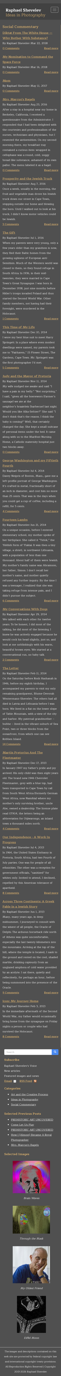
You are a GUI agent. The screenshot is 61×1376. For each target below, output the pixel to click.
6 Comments (11, 601)
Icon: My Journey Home (20, 1001)
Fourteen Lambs (15, 519)
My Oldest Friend (31, 1288)
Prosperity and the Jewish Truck (27, 178)
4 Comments (11, 511)
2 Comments (11, 660)
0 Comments (11, 48)
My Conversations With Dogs (25, 609)
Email (8, 1081)
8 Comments (11, 893)
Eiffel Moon (31, 1338)
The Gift (9, 232)
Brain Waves (31, 1198)
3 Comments (11, 224)
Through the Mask (31, 1238)
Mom (7, 80)
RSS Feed (25, 1081)
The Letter (11, 668)
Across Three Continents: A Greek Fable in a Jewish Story (28, 904)
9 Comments (11, 992)
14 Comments (12, 744)
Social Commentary (23, 1104)
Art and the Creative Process (29, 1094)
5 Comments (11, 368)
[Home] (25, 12)
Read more (51, 48)
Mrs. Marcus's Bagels (19, 99)
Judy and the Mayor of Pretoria (27, 376)
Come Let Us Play (22, 1125)
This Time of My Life (19, 327)
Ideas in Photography (24, 1099)
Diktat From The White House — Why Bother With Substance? (27, 35)
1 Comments (11, 319)
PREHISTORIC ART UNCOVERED (32, 1120)
